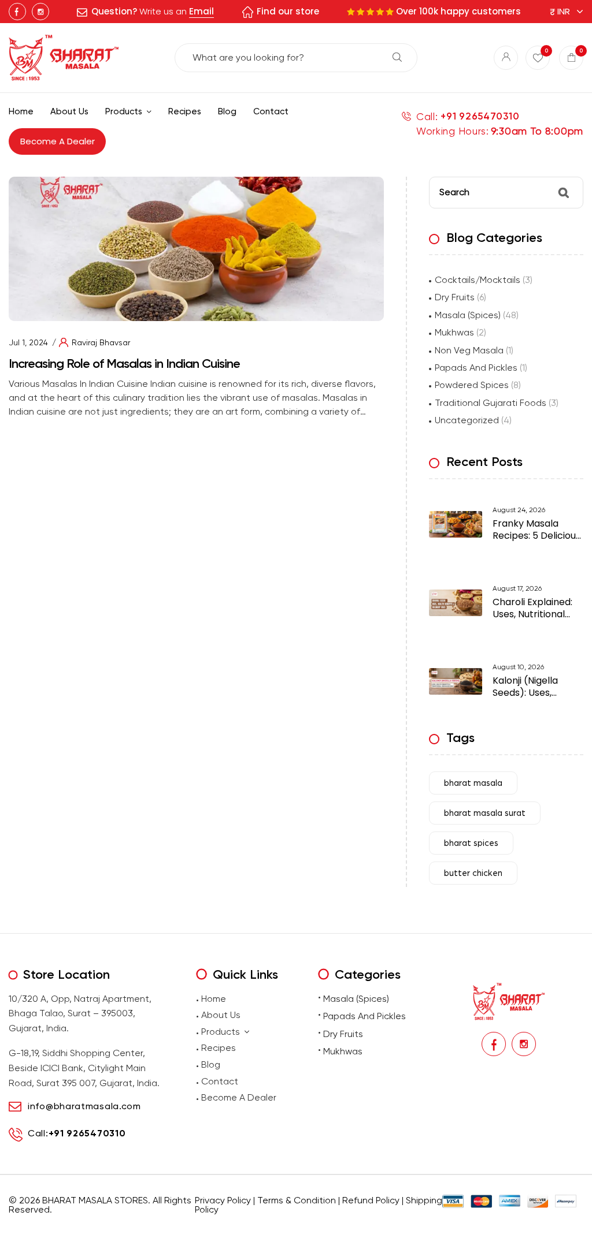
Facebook (17, 11)
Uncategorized (467, 420)
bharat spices (471, 843)
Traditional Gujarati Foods (490, 402)
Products (220, 1031)
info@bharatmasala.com (84, 1106)
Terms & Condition (296, 1200)
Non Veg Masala (469, 350)
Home (213, 998)
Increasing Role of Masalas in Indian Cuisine (124, 363)
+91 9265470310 (480, 116)
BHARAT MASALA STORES (95, 1200)
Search (397, 57)
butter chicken (473, 873)
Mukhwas (454, 332)
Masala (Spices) (468, 315)
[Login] (505, 57)
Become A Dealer (238, 1097)
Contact (219, 1081)
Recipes (218, 1047)
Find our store (288, 11)
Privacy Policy (223, 1200)
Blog (210, 1064)
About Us (220, 1014)
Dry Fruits (455, 297)
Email (201, 11)
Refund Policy (370, 1200)
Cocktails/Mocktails (477, 279)
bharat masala (473, 783)
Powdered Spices (472, 384)
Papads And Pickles (476, 367)
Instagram (40, 11)
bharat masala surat (485, 813)
